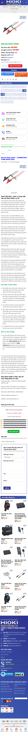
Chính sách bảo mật (19, 690)
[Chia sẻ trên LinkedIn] (16, 79)
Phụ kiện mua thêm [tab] (19, 146)
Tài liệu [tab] (10, 150)
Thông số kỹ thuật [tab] (6, 146)
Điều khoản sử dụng (19, 693)
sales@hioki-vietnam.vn (14, 643)
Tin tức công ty (4, 654)
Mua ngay (14, 70)
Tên (5, 473)
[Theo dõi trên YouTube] (10, 701)
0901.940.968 (9, 133)
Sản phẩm (13, 6)
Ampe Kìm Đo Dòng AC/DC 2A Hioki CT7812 (20, 585)
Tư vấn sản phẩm (5, 686)
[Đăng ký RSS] (7, 701)
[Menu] (2, 3)
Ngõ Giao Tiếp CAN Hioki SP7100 (20, 560)
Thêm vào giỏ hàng (15, 66)
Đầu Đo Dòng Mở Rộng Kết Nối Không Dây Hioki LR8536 (7, 561)
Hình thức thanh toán (6, 691)
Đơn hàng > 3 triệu (10, 139)
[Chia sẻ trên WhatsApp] (2, 79)
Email (5, 480)
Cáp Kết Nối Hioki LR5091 (6, 584)
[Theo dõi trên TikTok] (5, 701)
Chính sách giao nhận (20, 688)
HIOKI (12, 55)
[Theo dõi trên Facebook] (2, 701)
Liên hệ (2, 657)
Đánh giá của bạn (9, 454)
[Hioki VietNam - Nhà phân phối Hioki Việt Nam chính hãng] (13, 2)
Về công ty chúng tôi (6, 651)
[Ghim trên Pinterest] (13, 79)
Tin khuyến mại (4, 684)
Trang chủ (5, 6)
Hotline (8, 662)
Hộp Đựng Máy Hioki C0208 (7, 539)
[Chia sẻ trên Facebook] (5, 79)
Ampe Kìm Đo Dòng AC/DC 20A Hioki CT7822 (20, 608)
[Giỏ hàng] (25, 2)
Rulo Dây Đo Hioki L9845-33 (6, 607)
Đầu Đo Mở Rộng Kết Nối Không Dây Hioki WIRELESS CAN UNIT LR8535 (20, 516)
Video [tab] (3, 153)
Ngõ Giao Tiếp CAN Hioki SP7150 (20, 539)
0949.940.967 (22, 641)
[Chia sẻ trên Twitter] (8, 79)
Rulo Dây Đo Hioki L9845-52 (6, 514)
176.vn (22, 726)
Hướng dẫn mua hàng (6, 689)
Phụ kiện (20, 6)
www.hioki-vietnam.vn (12, 399)
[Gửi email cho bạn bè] (10, 79)
